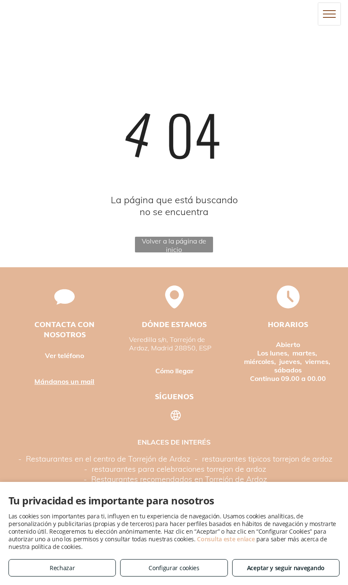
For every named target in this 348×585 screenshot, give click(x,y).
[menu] (329, 14)
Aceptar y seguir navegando (286, 568)
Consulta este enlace (226, 539)
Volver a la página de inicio (174, 244)
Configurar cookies (174, 568)
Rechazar (62, 568)
